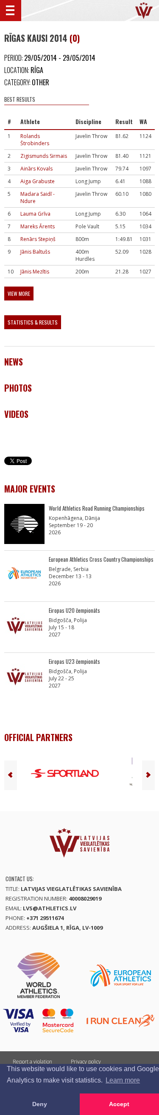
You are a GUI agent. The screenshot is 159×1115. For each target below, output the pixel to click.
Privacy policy (86, 1061)
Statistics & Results (33, 322)
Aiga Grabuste (37, 181)
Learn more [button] (123, 1080)
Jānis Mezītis (34, 271)
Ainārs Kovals (36, 168)
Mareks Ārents (37, 226)
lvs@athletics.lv (49, 908)
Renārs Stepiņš (38, 239)
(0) (75, 38)
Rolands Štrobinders (34, 140)
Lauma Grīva (35, 213)
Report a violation (32, 1061)
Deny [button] (39, 1104)
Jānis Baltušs (35, 251)
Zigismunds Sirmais (43, 156)
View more (19, 293)
